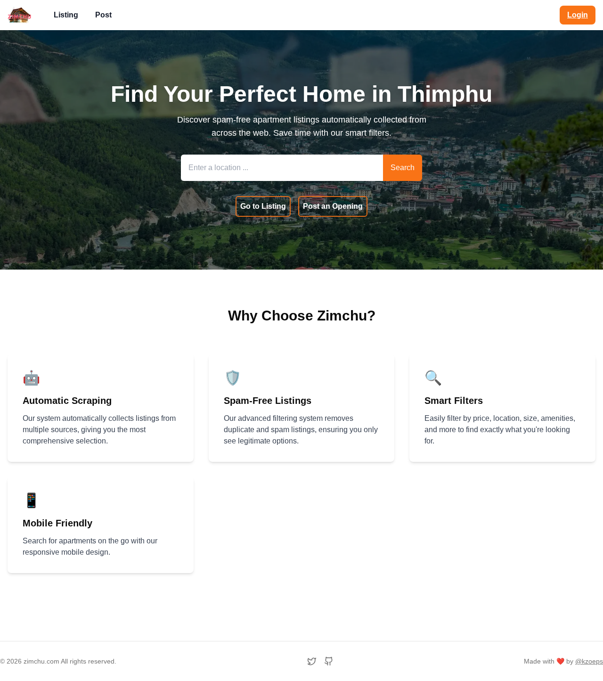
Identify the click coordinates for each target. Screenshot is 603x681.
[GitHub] (329, 661)
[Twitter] (312, 661)
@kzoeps (589, 661)
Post (103, 15)
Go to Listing (263, 206)
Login (577, 15)
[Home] (19, 15)
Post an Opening (333, 206)
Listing (66, 15)
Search (403, 168)
